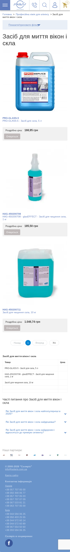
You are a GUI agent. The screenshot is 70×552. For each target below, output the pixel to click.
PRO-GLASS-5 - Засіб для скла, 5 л (22, 120)
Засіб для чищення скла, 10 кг (19, 312)
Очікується (12, 136)
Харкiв (8, 485)
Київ (7, 510)
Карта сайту (11, 475)
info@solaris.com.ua (16, 469)
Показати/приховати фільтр (23, 24)
